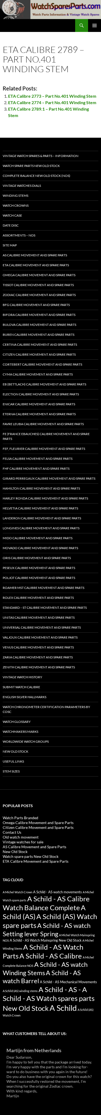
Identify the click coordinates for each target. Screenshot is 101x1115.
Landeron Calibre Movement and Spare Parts (42, 518)
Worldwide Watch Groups (26, 741)
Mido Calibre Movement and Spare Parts (37, 538)
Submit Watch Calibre (21, 687)
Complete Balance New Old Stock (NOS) (36, 176)
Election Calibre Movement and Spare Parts (41, 394)
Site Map (10, 245)
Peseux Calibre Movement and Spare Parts (39, 568)
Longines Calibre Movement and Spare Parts (41, 528)
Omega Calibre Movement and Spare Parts (39, 275)
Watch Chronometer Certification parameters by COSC (46, 709)
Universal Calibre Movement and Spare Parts (42, 627)
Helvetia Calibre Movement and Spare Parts (40, 508)
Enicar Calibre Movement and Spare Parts (39, 404)
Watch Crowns (16, 205)
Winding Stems (15, 196)
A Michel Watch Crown (17, 892)
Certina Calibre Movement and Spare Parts (40, 344)
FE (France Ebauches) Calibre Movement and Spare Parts (46, 436)
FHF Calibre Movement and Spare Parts (36, 469)
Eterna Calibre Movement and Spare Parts (39, 414)
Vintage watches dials (22, 186)
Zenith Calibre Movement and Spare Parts (39, 667)
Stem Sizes (11, 771)
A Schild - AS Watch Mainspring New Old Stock (46, 940)
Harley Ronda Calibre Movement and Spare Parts (45, 498)
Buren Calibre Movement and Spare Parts (38, 335)
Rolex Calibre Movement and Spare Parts (38, 598)
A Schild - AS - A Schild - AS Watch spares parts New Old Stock (49, 998)
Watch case (12, 215)
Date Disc (11, 225)
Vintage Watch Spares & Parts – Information (40, 156)
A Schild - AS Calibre (50, 956)
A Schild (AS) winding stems (20, 991)
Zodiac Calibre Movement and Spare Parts (39, 295)
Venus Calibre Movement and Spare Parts (38, 647)
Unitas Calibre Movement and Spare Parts (39, 617)
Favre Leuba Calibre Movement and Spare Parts (43, 424)
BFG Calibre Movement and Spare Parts (36, 305)
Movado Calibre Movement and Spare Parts (40, 548)
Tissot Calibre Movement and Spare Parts (38, 285)
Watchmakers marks (20, 732)
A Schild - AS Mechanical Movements (68, 982)
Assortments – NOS (19, 235)
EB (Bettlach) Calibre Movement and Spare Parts (44, 384)
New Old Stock (15, 751)
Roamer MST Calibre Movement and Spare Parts (43, 588)
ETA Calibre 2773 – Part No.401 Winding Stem (52, 96)
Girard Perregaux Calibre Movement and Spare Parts (49, 478)
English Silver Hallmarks (24, 697)
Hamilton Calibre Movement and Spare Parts (41, 488)
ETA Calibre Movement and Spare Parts (36, 265)
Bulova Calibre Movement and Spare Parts (39, 325)
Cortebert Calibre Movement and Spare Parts (42, 364)
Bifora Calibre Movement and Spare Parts (39, 315)
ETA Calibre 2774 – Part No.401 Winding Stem (52, 102)
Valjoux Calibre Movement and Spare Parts (40, 637)
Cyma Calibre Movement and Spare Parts (38, 374)
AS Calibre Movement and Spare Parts (35, 255)
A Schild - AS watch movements (57, 892)
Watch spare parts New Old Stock (31, 166)
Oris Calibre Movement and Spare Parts (37, 558)
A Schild (63, 1007)
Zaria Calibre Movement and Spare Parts (38, 657)
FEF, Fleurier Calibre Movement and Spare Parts (44, 449)
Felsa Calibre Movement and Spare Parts (37, 459)
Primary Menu (94, 25)
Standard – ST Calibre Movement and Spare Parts (45, 608)
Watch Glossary (17, 722)
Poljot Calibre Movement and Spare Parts (39, 578)
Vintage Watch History (22, 677)
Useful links (13, 761)
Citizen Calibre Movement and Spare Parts (39, 354)
